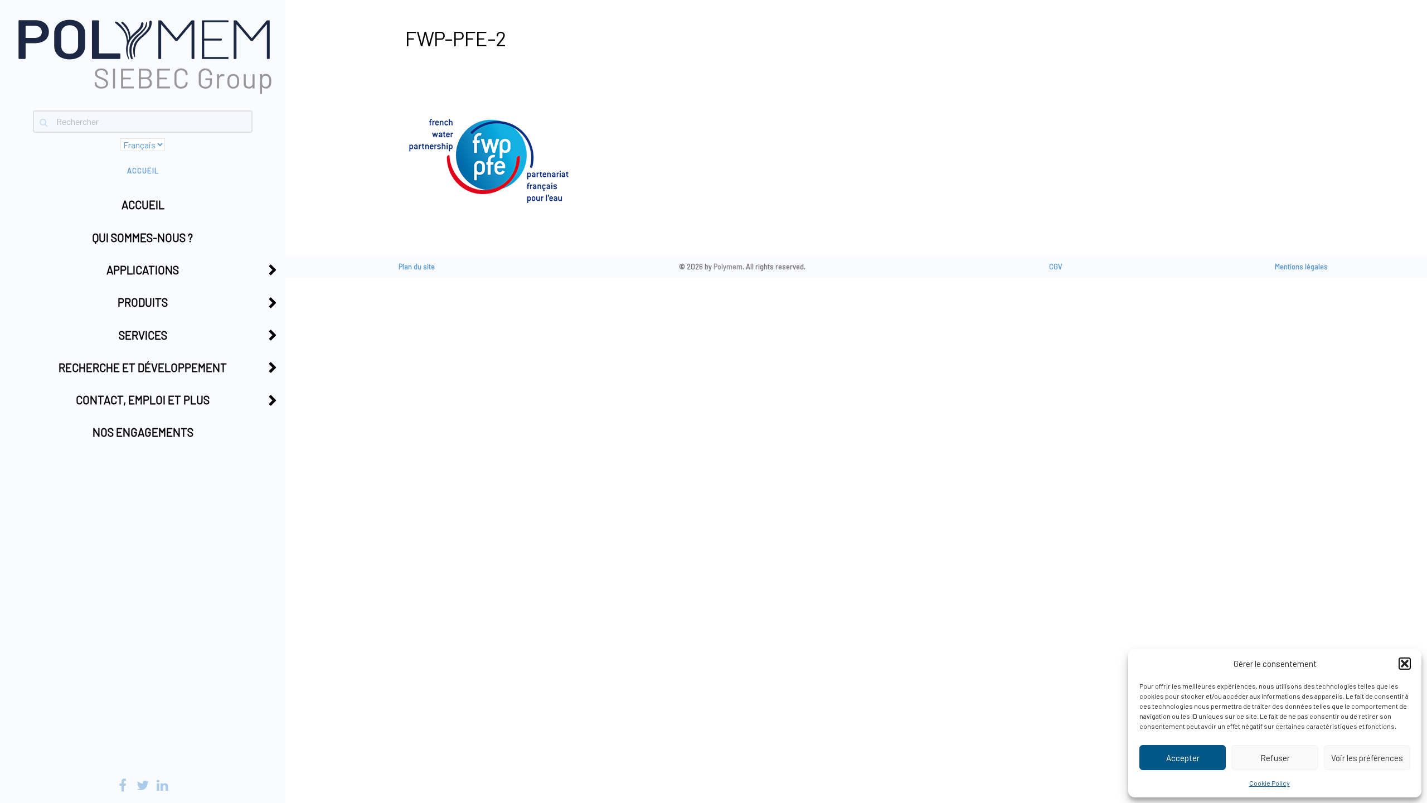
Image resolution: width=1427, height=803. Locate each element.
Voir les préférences (1367, 758)
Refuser (1275, 758)
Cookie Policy (1269, 783)
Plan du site (417, 266)
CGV (1055, 266)
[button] (1404, 663)
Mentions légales (1301, 266)
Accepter (1183, 758)
